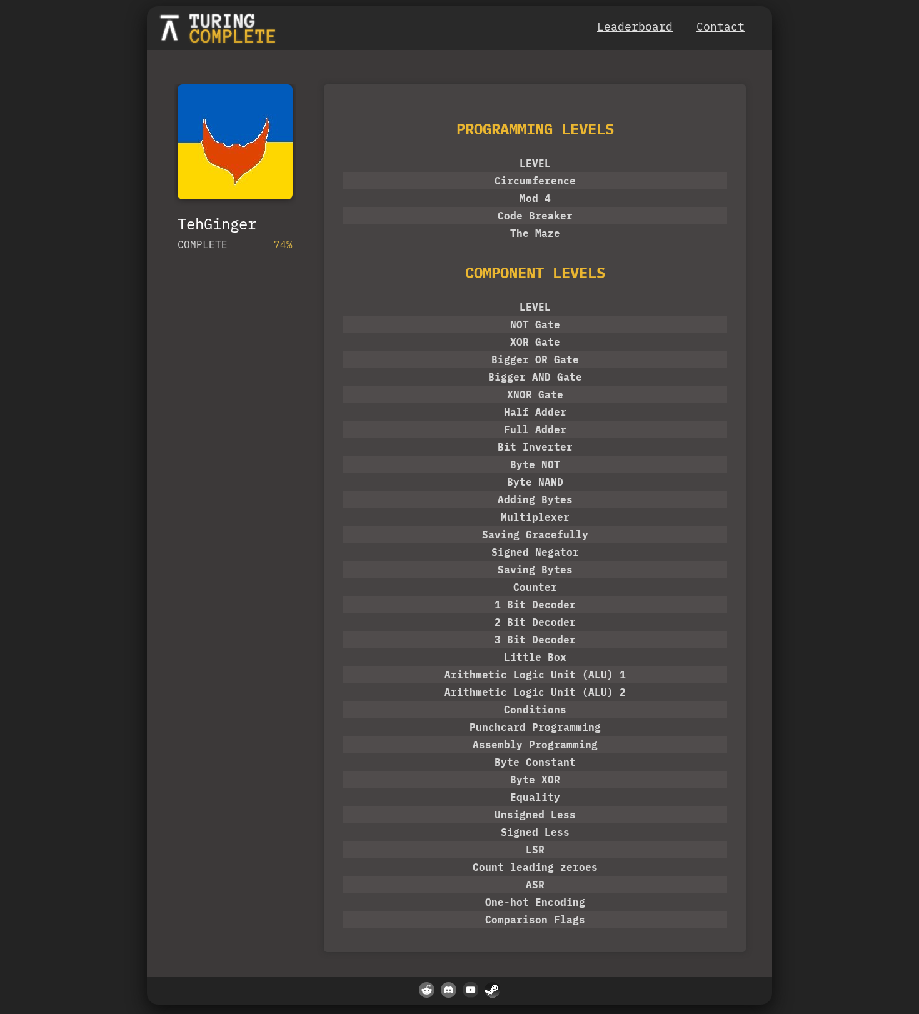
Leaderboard (635, 26)
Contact (720, 26)
